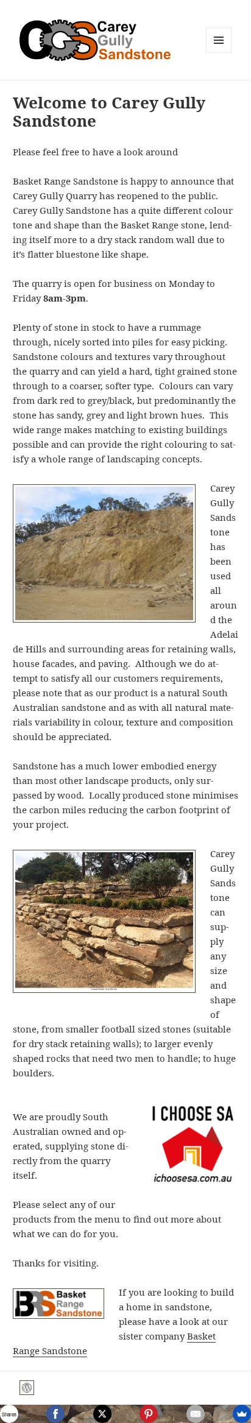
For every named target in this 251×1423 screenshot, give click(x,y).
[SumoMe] (242, 1414)
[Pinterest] (149, 1414)
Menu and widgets (219, 52)
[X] (102, 1414)
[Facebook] (55, 1414)
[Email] (195, 1414)
